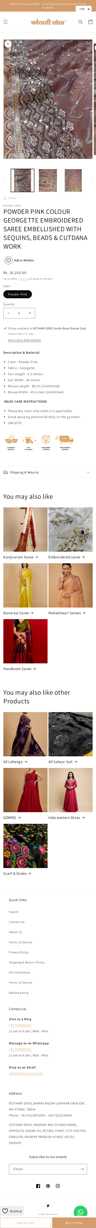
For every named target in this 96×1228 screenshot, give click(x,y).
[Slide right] (91, 182)
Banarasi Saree (16, 612)
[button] (5, 22)
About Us (15, 932)
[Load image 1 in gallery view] (22, 180)
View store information (24, 340)
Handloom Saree (17, 668)
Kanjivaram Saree (18, 557)
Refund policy (19, 993)
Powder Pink (17, 294)
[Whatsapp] (80, 1212)
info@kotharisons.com (26, 1073)
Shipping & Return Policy (26, 962)
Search (14, 912)
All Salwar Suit (60, 761)
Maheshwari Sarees (64, 612)
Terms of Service (20, 942)
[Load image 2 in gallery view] (48, 180)
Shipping (22, 278)
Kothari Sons (52, 1214)
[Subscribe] (82, 1169)
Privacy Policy (18, 952)
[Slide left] (5, 182)
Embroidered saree (64, 557)
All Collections (19, 972)
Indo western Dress (64, 817)
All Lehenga (13, 761)
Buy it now (74, 1223)
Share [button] (12, 198)
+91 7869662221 (20, 1025)
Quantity (9, 304)
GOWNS (9, 817)
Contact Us (17, 922)
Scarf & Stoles (15, 873)
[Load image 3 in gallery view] (73, 180)
